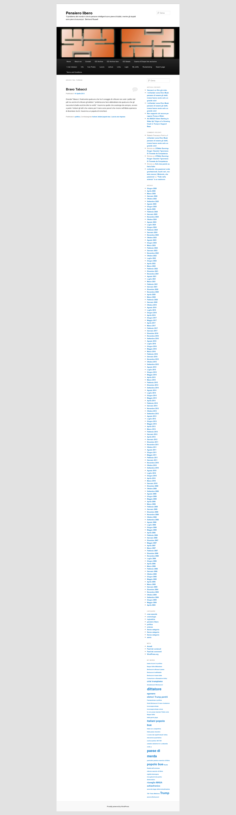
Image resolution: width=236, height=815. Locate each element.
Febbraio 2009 (152, 506)
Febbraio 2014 (152, 403)
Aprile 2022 (151, 263)
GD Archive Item (113, 61)
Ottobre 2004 (152, 595)
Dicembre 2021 (152, 271)
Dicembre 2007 (152, 540)
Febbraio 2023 (152, 248)
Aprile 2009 (151, 501)
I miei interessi (71, 67)
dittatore (154, 688)
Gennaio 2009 (152, 509)
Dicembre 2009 (152, 486)
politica (77, 117)
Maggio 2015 (152, 375)
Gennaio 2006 (152, 571)
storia (149, 637)
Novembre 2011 (153, 444)
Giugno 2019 (152, 312)
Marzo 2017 (151, 325)
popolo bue (155, 764)
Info (82, 67)
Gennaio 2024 (152, 232)
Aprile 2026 (151, 191)
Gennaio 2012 (152, 439)
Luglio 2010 (151, 473)
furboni (94, 117)
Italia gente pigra (152, 717)
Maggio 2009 (152, 499)
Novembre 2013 (153, 408)
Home (68, 61)
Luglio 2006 (151, 558)
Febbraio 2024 (152, 230)
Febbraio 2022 (152, 268)
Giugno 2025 (152, 206)
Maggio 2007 (152, 543)
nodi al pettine (151, 741)
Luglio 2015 (151, 369)
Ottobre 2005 (152, 574)
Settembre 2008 (153, 519)
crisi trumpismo (155, 681)
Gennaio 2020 (152, 302)
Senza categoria (153, 629)
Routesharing (147, 67)
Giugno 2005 (152, 576)
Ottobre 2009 (152, 488)
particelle (150, 760)
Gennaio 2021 (152, 287)
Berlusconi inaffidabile (154, 672)
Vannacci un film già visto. (157, 90)
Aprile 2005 (151, 582)
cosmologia (151, 616)
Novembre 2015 (153, 359)
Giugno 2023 (152, 243)
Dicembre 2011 (152, 442)
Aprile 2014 (151, 400)
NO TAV (159, 741)
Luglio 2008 (151, 525)
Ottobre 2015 (152, 362)
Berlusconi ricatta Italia (154, 675)
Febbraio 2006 (152, 569)
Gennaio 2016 (152, 356)
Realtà (166, 765)
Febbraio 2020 (152, 299)
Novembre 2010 (153, 462)
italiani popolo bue (104, 117)
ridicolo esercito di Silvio (155, 771)
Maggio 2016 (152, 349)
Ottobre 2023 (152, 237)
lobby (166, 735)
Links (119, 67)
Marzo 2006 (151, 566)
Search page (160, 67)
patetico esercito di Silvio (161, 760)
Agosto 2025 (151, 204)
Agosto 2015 (151, 367)
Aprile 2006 (151, 563)
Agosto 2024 (151, 222)
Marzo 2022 (151, 266)
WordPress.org (152, 654)
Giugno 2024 (152, 227)
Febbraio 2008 (152, 535)
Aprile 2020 (151, 294)
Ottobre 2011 (152, 447)
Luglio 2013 (151, 418)
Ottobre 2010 (152, 465)
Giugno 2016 (152, 346)
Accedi (149, 646)
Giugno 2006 (152, 561)
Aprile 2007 (151, 545)
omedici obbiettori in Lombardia (157, 744)
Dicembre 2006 (152, 553)
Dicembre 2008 (152, 512)
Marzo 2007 (151, 548)
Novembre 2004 (153, 592)
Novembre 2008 (153, 514)
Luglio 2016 (151, 343)
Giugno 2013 (152, 421)
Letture (110, 67)
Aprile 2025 (151, 209)
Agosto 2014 (151, 390)
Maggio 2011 (152, 455)
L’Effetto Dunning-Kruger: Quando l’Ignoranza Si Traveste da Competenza (158, 151)
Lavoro (102, 67)
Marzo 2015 (151, 380)
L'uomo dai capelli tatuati (155, 735)
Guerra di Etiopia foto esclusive (145, 61)
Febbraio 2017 (152, 328)
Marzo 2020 (151, 297)
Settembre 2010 (153, 468)
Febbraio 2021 (152, 284)
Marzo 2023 (151, 245)
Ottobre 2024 (152, 219)
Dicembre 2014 (152, 385)
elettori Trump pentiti (157, 696)
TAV (148, 793)
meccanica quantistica (154, 738)
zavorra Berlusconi (153, 797)
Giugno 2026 (152, 188)
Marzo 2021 (151, 281)
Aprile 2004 (151, 605)
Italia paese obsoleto (153, 732)
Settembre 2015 (153, 364)
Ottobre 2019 (152, 305)
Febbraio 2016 (152, 354)
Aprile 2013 (151, 426)
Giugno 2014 (152, 395)
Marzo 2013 (151, 429)
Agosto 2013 (151, 416)
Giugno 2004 (152, 600)
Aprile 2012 (151, 437)
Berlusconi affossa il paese (155, 669)
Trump (164, 793)
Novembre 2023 (153, 235)
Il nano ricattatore (164, 703)
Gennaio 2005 (152, 587)
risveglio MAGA (154, 782)
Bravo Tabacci (76, 89)
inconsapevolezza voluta (155, 709)
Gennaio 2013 (152, 434)
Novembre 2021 (153, 274)
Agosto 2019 (151, 307)
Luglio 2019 (151, 310)
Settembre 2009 (153, 491)
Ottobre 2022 (152, 255)
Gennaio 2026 (152, 196)
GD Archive (99, 61)
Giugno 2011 (152, 452)
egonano (151, 693)
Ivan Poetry (91, 67)
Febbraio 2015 (152, 382)
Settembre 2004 (153, 597)
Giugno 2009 (152, 496)
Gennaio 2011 (152, 460)
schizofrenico (153, 785)
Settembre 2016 (153, 338)
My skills (135, 67)
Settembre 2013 (153, 413)
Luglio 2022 (151, 258)
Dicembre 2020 (152, 289)
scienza (150, 627)
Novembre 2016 (153, 336)
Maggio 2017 (152, 320)
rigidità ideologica (153, 774)
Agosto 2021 (151, 276)
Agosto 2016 (151, 341)
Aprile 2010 (151, 478)
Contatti (88, 61)
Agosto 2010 (151, 470)
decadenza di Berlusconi (155, 685)
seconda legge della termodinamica (158, 789)
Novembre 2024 (153, 217)
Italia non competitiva (154, 729)
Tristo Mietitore (155, 793)
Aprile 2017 (151, 323)
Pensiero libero (79, 12)
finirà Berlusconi (152, 703)
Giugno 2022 (152, 261)
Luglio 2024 (151, 224)
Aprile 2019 (151, 315)
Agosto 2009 (151, 494)
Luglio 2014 (151, 393)
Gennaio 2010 (152, 483)
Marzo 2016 (151, 351)
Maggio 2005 (152, 579)
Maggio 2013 (152, 424)
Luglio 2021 (151, 279)
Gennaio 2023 (152, 250)
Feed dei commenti (154, 651)
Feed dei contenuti (154, 649)
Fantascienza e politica (154, 700)
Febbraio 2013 (152, 431)
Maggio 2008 (152, 530)
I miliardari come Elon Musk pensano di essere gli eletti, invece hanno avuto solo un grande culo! (157, 140)
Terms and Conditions (74, 72)
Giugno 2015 (152, 372)
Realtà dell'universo (153, 768)
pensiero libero (153, 622)
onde (148, 747)
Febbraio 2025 (152, 211)
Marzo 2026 (151, 193)
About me (78, 61)
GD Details (126, 61)
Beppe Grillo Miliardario (154, 666)
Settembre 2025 (153, 201)
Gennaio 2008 (152, 538)
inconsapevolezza (152, 706)
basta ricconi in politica (154, 663)
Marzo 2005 (151, 584)
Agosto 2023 (151, 240)
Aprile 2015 (151, 377)
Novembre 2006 (153, 556)
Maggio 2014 (152, 398)
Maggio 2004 (152, 602)
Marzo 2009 (151, 504)
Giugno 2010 (152, 475)
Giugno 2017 (152, 318)
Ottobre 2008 (152, 517)
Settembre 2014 (153, 387)
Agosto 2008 (151, 522)
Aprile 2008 (151, 532)
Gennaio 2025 (152, 214)
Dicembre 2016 (152, 333)
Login (126, 67)
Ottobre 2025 (152, 198)
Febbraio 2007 (152, 550)
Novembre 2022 (153, 253)
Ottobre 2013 (152, 411)
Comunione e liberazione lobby (157, 678)
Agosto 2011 (151, 450)
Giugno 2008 (152, 527)
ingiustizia (151, 619)
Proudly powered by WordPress (118, 806)
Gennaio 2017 (152, 331)
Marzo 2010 (151, 481)
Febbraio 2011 (152, 457)
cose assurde (152, 614)
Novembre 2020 (153, 292)
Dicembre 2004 (152, 589)
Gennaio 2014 (152, 405)
